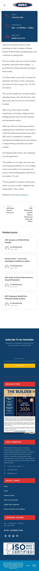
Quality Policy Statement (11, 504)
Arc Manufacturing (16, 247)
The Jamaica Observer (20, 195)
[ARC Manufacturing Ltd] (23, 5)
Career (6, 491)
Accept (28, 565)
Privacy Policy (34, 565)
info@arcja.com (18, 38)
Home (6, 486)
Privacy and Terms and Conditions (14, 509)
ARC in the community (11, 500)
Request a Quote (9, 495)
